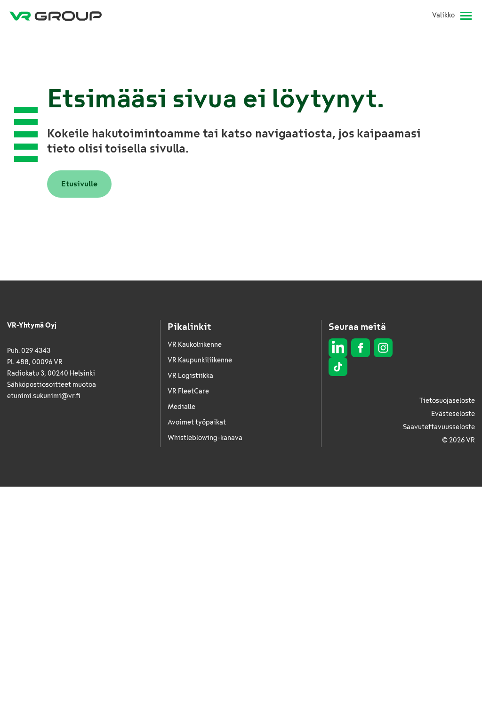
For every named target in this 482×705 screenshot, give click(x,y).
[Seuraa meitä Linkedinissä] (338, 347)
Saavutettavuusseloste (439, 427)
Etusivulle (79, 183)
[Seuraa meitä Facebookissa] (360, 347)
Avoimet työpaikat (197, 422)
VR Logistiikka (190, 376)
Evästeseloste (453, 414)
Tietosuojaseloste (447, 401)
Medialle (181, 407)
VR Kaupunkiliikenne (200, 360)
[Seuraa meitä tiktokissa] (338, 366)
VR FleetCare (188, 391)
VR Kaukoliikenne (195, 345)
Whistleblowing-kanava (205, 438)
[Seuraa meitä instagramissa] (383, 347)
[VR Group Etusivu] (55, 15)
